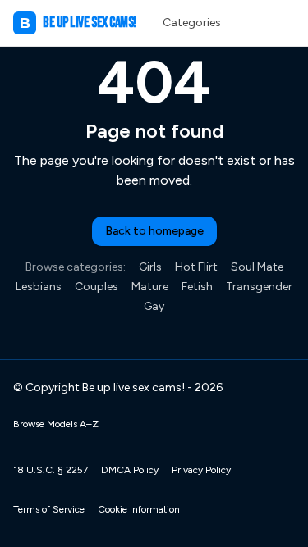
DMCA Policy (130, 470)
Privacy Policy (201, 470)
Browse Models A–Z (56, 424)
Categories (192, 23)
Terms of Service (49, 509)
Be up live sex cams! (78, 22)
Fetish (197, 287)
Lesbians (39, 287)
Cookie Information (139, 509)
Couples (96, 287)
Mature (149, 287)
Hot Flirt (196, 267)
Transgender (259, 287)
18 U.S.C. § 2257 (50, 470)
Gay (154, 306)
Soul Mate (257, 267)
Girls (150, 267)
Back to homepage (154, 231)
